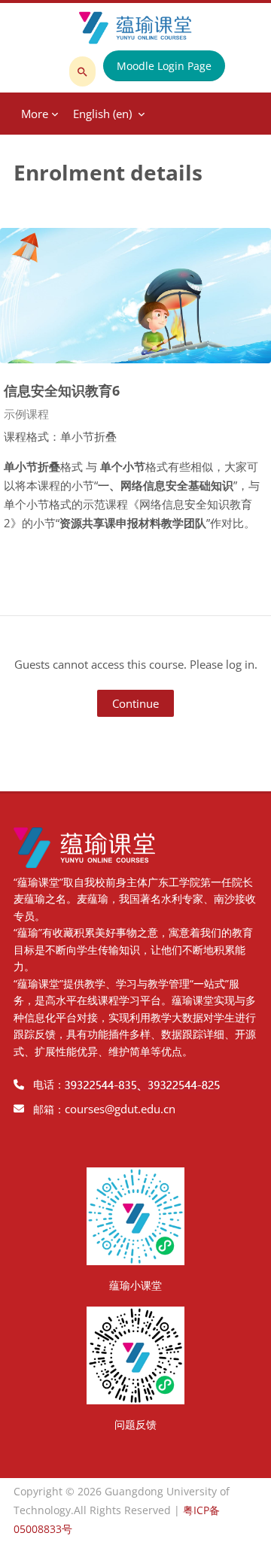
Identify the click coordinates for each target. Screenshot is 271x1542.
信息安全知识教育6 (62, 390)
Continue (135, 703)
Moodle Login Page (164, 66)
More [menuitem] (34, 113)
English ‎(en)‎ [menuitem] (102, 113)
